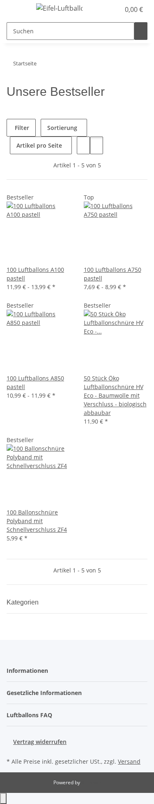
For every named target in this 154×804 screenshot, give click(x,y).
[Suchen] (140, 31)
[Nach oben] (3, 798)
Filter (21, 128)
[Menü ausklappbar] (17, 9)
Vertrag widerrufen (40, 742)
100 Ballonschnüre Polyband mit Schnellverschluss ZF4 (37, 520)
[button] (113, 9)
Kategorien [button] (23, 602)
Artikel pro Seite (39, 145)
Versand (129, 761)
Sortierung (62, 128)
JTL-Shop (91, 782)
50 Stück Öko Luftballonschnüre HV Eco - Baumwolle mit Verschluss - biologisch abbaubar (115, 395)
